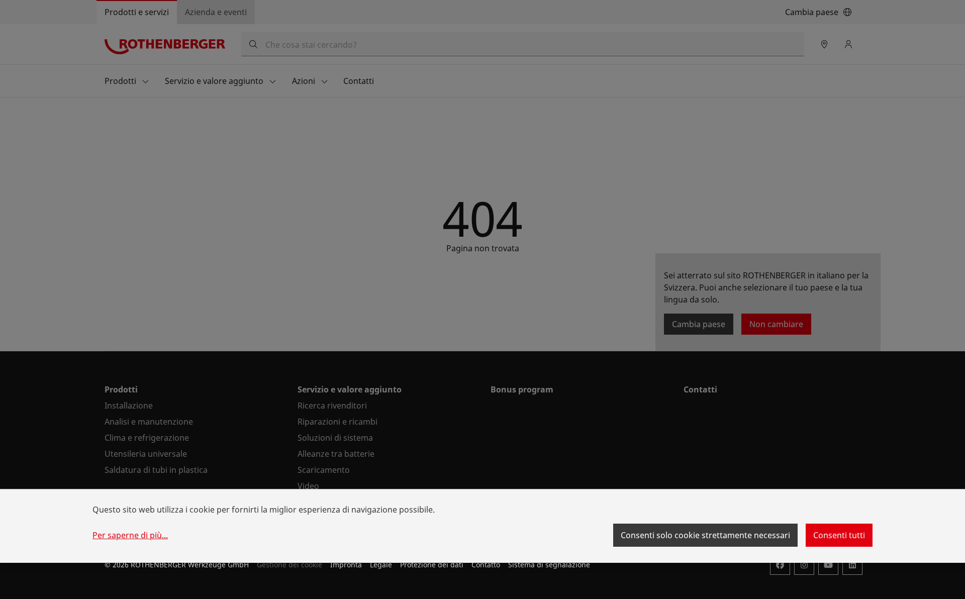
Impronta (346, 564)
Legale (381, 564)
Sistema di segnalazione (549, 564)
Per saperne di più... (130, 535)
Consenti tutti (839, 535)
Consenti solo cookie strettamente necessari (705, 535)
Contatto (485, 564)
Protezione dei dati (431, 564)
